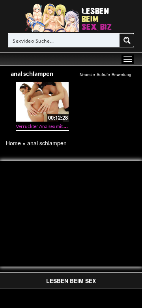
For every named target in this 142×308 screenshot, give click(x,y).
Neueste (87, 74)
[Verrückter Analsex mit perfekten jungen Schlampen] (42, 102)
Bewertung (121, 74)
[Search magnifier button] (127, 40)
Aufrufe (103, 74)
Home (13, 143)
